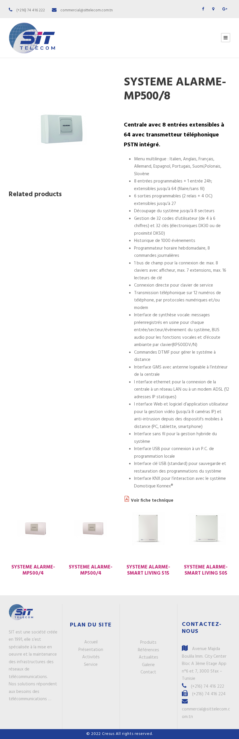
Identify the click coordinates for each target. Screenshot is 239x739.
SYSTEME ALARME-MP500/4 (33, 570)
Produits (148, 642)
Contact (148, 672)
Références (148, 650)
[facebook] (203, 9)
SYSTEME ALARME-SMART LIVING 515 (148, 570)
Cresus (109, 734)
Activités (91, 657)
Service (91, 664)
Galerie (148, 664)
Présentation (90, 649)
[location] (213, 9)
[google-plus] (224, 9)
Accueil (91, 642)
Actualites (148, 657)
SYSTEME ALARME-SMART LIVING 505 (206, 570)
